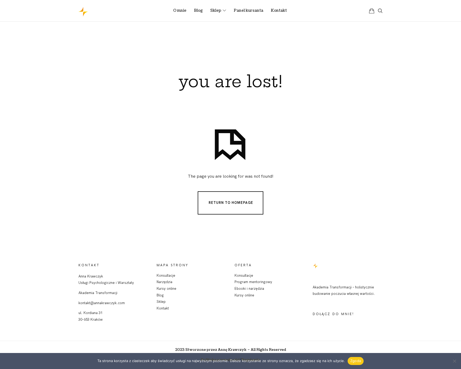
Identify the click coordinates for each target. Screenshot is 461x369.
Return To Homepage (231, 202)
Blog (160, 295)
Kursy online (166, 288)
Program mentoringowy (253, 282)
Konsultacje (166, 275)
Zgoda (355, 361)
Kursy (240, 295)
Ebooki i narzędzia (249, 288)
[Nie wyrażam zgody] (454, 361)
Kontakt (163, 308)
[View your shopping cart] (372, 10)
